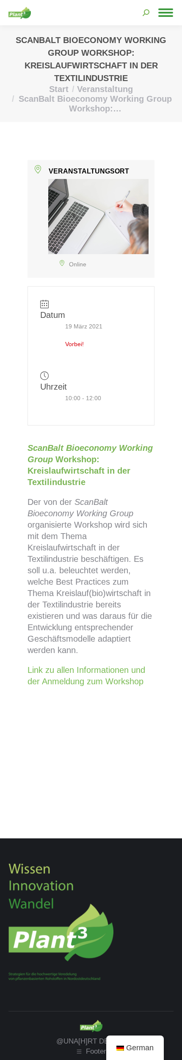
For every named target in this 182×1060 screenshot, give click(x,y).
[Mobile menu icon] (166, 13)
